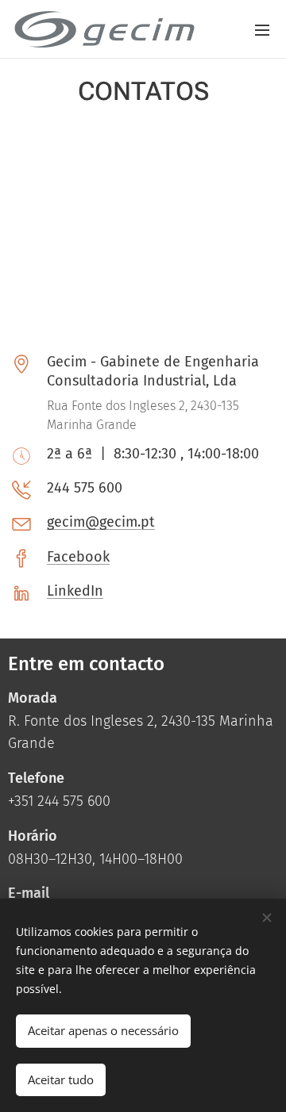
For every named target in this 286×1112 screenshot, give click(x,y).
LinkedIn (75, 591)
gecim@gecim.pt (101, 522)
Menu (262, 29)
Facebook (78, 557)
